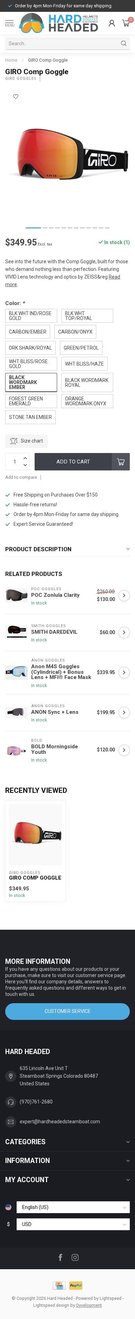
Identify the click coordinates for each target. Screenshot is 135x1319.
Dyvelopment (89, 1305)
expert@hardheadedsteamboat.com (60, 1121)
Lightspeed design (51, 1305)
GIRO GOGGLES (20, 78)
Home (11, 60)
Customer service (68, 1011)
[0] (126, 23)
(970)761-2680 (36, 1102)
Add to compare (21, 477)
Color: (15, 303)
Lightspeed (111, 1298)
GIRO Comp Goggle (48, 60)
